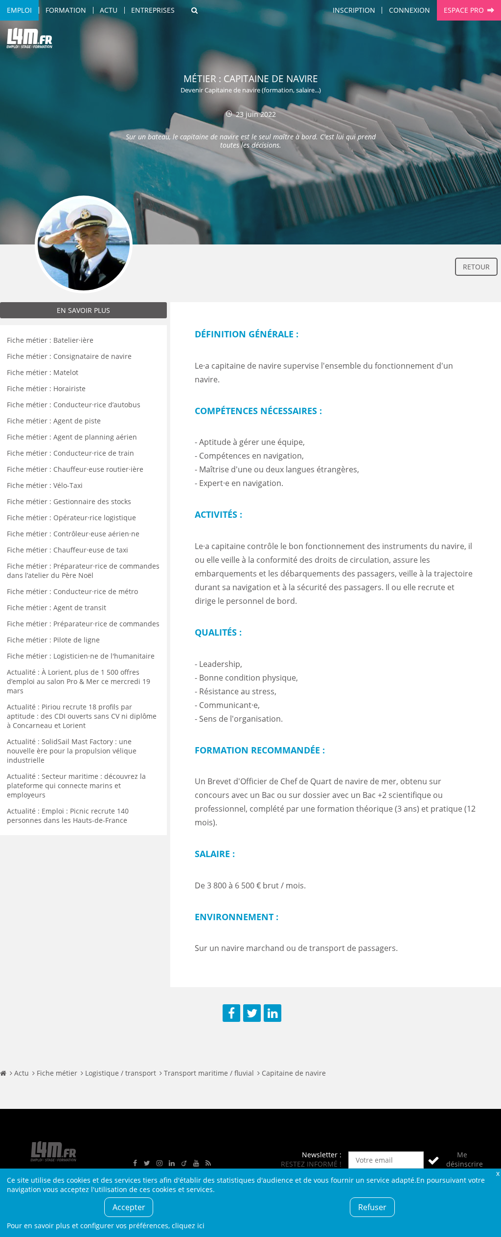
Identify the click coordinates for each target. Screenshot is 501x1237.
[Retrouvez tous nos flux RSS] (208, 1163)
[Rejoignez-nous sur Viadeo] (184, 1163)
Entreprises (153, 10)
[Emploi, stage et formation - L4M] (3, 1073)
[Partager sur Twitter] (252, 1013)
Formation (66, 10)
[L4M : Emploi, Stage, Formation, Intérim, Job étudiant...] (29, 40)
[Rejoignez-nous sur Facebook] (135, 1163)
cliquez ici (188, 1225)
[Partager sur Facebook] (231, 1013)
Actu (108, 10)
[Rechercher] (194, 10)
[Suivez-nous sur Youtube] (196, 1163)
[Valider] (433, 1160)
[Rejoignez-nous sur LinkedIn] (171, 1163)
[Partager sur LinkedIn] (272, 1013)
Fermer (497, 1173)
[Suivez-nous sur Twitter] (147, 1163)
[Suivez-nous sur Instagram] (159, 1163)
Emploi (19, 10)
